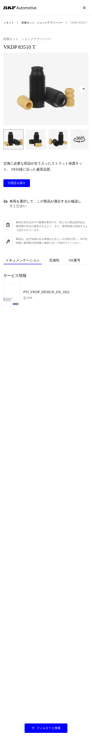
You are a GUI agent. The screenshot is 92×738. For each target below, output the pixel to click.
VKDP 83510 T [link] (78, 22)
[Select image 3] (58, 139)
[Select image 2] (36, 139)
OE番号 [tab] (74, 260)
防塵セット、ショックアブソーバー (42, 22)
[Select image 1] (13, 139)
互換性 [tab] (54, 260)
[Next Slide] (82, 88)
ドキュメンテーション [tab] (23, 260)
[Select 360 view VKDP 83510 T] (80, 139)
